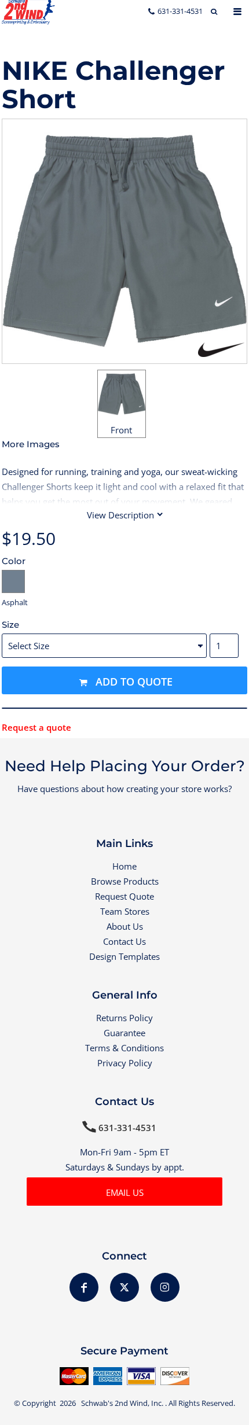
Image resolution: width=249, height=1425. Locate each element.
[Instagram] (165, 1287)
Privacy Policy (124, 1063)
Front (121, 430)
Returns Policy (124, 1017)
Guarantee (124, 1033)
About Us (125, 926)
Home (124, 866)
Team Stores (124, 911)
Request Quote (124, 896)
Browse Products (125, 881)
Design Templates (124, 956)
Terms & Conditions (124, 1048)
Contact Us (124, 941)
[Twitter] (124, 1287)
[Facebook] (83, 1287)
